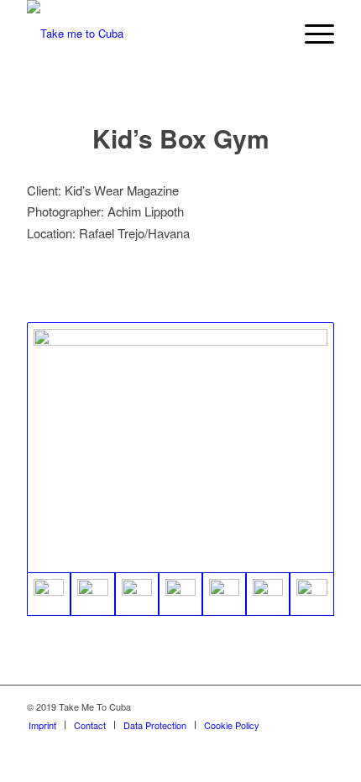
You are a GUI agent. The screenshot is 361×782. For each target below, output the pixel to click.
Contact (90, 725)
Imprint (42, 725)
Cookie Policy (231, 725)
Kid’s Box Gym (180, 138)
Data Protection (154, 725)
